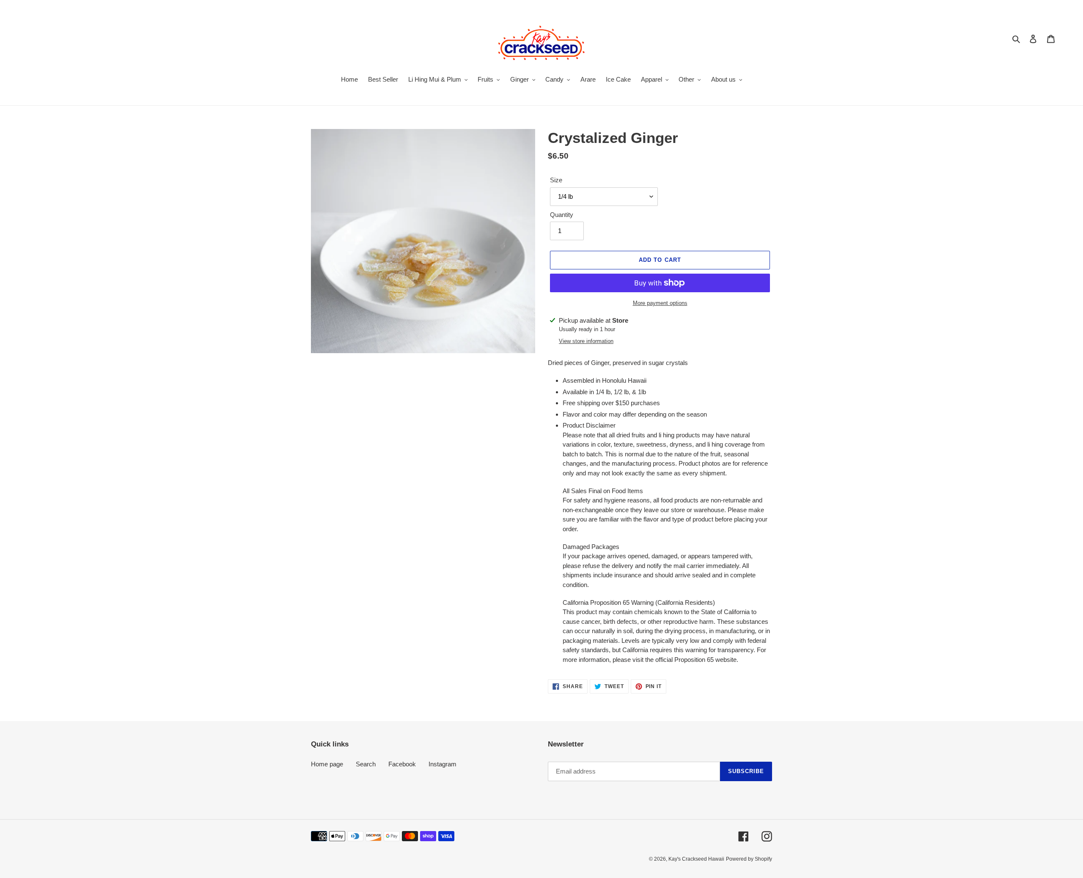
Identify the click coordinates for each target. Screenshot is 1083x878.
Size (556, 180)
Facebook (402, 764)
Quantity (561, 214)
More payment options (660, 303)
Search (366, 764)
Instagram (442, 764)
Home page (327, 764)
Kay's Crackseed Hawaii (696, 859)
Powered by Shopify (749, 859)
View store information (586, 341)
